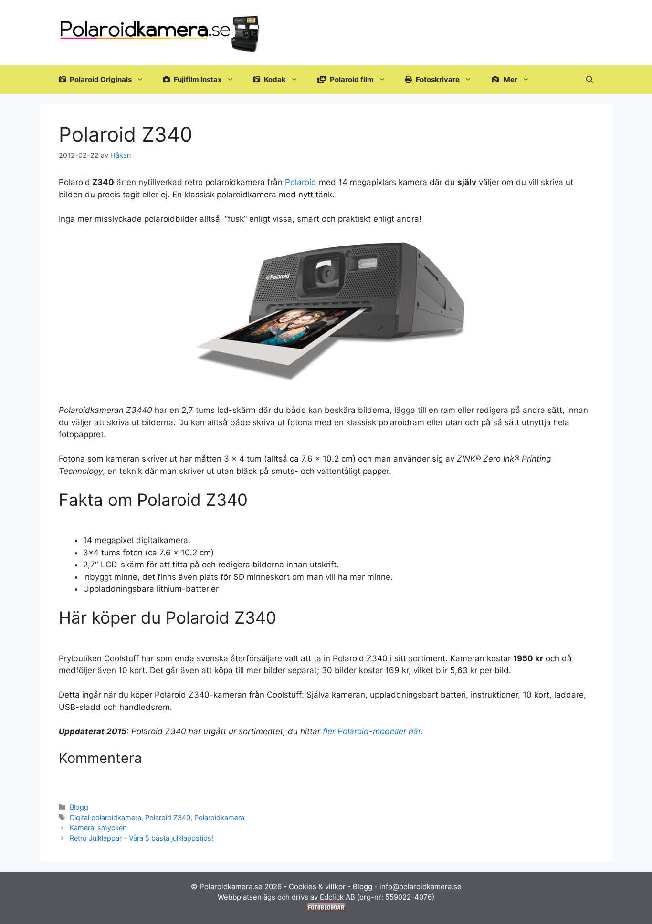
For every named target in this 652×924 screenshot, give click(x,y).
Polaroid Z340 (167, 817)
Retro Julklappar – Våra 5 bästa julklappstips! (141, 838)
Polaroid (300, 182)
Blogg (79, 807)
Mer (509, 79)
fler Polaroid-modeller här (372, 731)
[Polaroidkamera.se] (161, 32)
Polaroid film (351, 79)
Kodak (274, 79)
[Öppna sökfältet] (590, 79)
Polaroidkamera (219, 817)
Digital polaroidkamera (105, 817)
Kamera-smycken (98, 827)
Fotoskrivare (437, 79)
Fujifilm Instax (197, 79)
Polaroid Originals (100, 79)
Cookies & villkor (317, 886)
